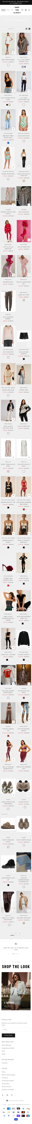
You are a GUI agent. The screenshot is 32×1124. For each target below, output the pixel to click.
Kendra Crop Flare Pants (8, 212)
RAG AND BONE (23, 95)
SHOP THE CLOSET (17, 10)
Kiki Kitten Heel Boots (24, 729)
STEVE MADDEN (8, 576)
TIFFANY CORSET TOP (8, 729)
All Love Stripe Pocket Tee (24, 60)
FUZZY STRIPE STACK (24, 840)
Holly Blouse (24, 212)
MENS (3, 1054)
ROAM (8, 799)
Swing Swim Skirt (8, 174)
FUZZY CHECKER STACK (8, 840)
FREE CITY (24, 875)
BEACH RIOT (8, 244)
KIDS (3, 1051)
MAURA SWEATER (8, 390)
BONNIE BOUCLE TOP (8, 502)
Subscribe (8, 1035)
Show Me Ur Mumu (23, 133)
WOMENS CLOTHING (8, 1048)
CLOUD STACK (24, 802)
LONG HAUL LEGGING (8, 654)
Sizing (3, 1072)
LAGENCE (8, 209)
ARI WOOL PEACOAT (24, 918)
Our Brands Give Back (8, 1081)
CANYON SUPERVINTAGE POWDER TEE (23, 879)
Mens (8, 10)
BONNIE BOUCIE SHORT (8, 541)
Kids (12, 10)
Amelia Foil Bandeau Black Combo (8, 618)
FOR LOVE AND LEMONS (8, 387)
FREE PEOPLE (24, 57)
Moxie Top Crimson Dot (24, 767)
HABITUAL (8, 314)
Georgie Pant (8, 282)
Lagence (23, 688)
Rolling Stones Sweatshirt (8, 691)
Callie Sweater (24, 247)
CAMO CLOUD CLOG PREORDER (8, 802)
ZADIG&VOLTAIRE (24, 171)
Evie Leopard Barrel (8, 317)
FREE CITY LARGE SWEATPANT (8, 918)
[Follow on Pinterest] (12, 1095)
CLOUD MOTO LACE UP (8, 878)
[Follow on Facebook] (3, 1095)
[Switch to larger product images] (26, 29)
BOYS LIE (8, 461)
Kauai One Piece (24, 136)
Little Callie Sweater (8, 247)
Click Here (4, 1063)
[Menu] (29, 10)
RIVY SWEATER (8, 352)
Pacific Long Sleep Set (24, 282)
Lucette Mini (24, 578)
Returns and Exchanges (8, 1075)
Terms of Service (6, 1086)
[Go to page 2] (20, 933)
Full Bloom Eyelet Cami (8, 98)
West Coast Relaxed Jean (8, 427)
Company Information (8, 1089)
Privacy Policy (5, 1083)
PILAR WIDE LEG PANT (23, 691)
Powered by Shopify (23, 1104)
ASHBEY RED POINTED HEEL (8, 579)
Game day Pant (23, 295)
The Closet (23, 244)
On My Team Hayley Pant (8, 465)
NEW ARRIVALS (6, 1045)
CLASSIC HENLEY (24, 654)
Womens (3, 10)
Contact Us (5, 1078)
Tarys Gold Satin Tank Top (23, 174)
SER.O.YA (8, 57)
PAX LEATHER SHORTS (24, 352)
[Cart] (25, 10)
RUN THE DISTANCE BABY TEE (23, 617)
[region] (16, 947)
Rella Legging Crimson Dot (8, 767)
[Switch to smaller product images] (29, 29)
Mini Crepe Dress (8, 59)
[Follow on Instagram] (7, 1095)
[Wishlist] (22, 10)
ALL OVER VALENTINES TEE (24, 98)
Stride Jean (23, 390)
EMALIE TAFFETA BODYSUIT (24, 541)
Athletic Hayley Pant (23, 465)
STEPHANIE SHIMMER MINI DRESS (23, 503)
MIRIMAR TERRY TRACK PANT (8, 136)
